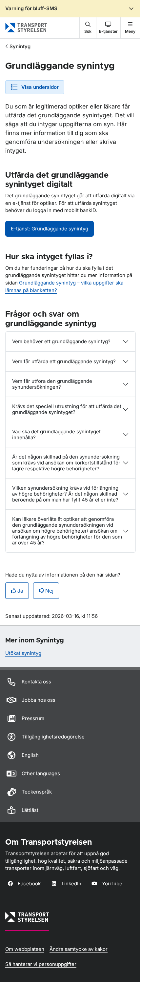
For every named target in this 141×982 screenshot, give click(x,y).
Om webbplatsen (24, 949)
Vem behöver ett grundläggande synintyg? (61, 341)
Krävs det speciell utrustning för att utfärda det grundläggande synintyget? (66, 409)
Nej (49, 590)
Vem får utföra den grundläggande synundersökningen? (52, 384)
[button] (88, 27)
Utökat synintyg (23, 653)
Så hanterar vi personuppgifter (40, 964)
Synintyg (20, 46)
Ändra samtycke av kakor (79, 949)
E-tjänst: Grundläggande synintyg (49, 229)
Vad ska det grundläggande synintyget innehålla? (56, 434)
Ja (20, 590)
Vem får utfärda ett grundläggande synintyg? (64, 361)
